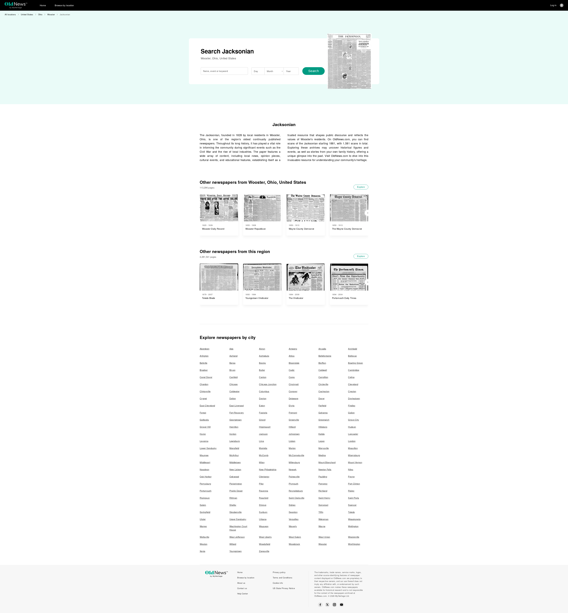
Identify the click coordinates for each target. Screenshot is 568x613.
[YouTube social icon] (341, 604)
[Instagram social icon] (334, 604)
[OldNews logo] (16, 4)
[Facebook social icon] (320, 604)
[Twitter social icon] (327, 604)
